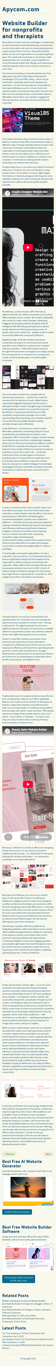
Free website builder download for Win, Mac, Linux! (19, 1279)
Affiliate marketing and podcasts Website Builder (24, 1300)
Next (49, 1154)
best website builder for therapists (26, 653)
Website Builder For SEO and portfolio (19, 1315)
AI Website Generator (22, 1164)
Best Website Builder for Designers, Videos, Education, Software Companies (26, 1311)
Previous (9, 1154)
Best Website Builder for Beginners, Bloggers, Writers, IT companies (27, 1305)
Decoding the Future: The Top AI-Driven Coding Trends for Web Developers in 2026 (28, 1341)
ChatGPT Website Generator (17, 1211)
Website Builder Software (27, 1229)
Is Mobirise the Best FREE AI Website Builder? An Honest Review (27, 1347)
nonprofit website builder (13, 62)
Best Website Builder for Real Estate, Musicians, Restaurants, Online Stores (23, 1320)
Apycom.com (20, 9)
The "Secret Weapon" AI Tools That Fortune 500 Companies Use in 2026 (23, 1335)
